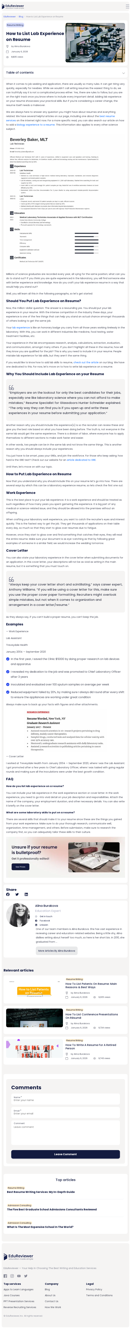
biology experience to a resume (36, 124)
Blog (47, 1289)
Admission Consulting (19, 1205)
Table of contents (20, 72)
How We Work (53, 1307)
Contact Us (51, 1301)
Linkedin (43, 925)
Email (17, 1110)
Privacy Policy (94, 1289)
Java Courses (12, 1295)
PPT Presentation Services (19, 1301)
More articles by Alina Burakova (56, 950)
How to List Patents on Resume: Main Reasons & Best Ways (91, 985)
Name (18, 1097)
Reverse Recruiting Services (20, 1307)
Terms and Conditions (99, 1295)
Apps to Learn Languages (18, 1289)
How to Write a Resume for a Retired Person (91, 1046)
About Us (50, 1295)
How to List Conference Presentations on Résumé (92, 1016)
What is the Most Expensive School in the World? (40, 1227)
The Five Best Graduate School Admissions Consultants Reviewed (52, 1209)
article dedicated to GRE (81, 460)
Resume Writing (15, 25)
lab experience (21, 327)
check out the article (86, 362)
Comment (19, 1123)
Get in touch (45, 916)
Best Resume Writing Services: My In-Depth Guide (41, 1192)
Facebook (44, 920)
